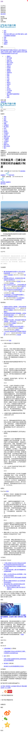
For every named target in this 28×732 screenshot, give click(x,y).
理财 (19, 34)
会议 (13, 34)
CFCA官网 (7, 687)
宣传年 (5, 40)
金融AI (2, 51)
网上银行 (6, 126)
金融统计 (3, 175)
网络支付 (24, 50)
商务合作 (18, 686)
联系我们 (8, 686)
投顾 (5, 123)
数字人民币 (18, 50)
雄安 (20, 291)
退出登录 (3, 14)
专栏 (5, 39)
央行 (5, 656)
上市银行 (6, 141)
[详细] (22, 634)
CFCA (5, 130)
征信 (5, 128)
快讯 (8, 34)
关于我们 (3, 686)
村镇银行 (10, 316)
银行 (5, 148)
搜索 (2, 46)
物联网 (15, 51)
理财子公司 (7, 136)
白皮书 (5, 121)
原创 (5, 34)
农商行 (5, 143)
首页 (5, 30)
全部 (16, 53)
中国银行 (6, 125)
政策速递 (13, 35)
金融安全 (19, 51)
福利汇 (22, 34)
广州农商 (18, 334)
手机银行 (6, 133)
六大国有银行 (20, 298)
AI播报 (6, 42)
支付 (5, 118)
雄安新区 (22, 171)
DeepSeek (9, 59)
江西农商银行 (7, 648)
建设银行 (10, 275)
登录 (2, 1)
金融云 (11, 51)
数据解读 (7, 35)
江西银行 (20, 328)
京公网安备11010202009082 (8, 697)
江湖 (16, 34)
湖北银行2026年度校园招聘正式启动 (14, 666)
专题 (5, 37)
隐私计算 (12, 50)
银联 (5, 120)
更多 (10, 340)
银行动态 (11, 175)
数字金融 (3, 50)
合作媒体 (13, 686)
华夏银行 (10, 310)
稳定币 (8, 50)
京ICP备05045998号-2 (19, 695)
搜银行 (5, 44)
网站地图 (24, 686)
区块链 (6, 51)
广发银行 (6, 139)
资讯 (5, 32)
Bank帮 (13, 53)
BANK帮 (9, 90)
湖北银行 (6, 663)
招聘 (10, 34)
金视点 (9, 84)
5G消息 (6, 134)
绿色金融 (6, 138)
